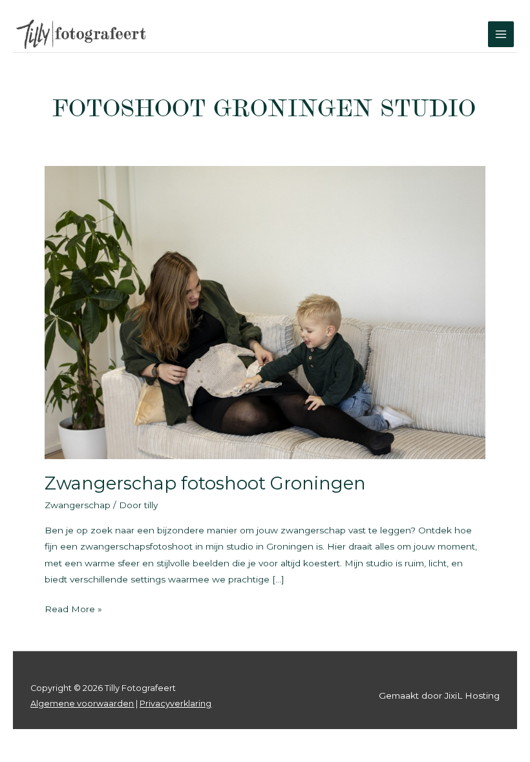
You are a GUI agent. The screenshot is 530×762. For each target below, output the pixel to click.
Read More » (73, 610)
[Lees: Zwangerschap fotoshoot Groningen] (265, 311)
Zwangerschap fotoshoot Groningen (205, 483)
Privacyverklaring (175, 703)
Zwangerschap (78, 505)
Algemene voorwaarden (82, 703)
